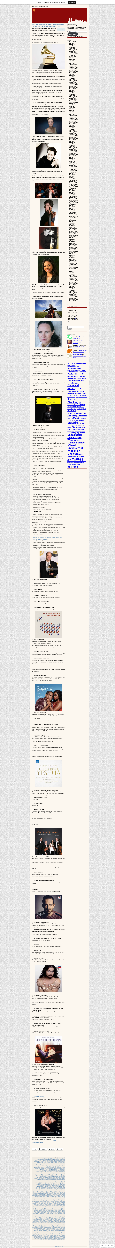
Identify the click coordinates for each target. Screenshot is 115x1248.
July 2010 (71, 286)
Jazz (58, 1213)
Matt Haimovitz (47, 1218)
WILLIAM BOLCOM (46, 1238)
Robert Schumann (46, 1228)
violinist (55, 1237)
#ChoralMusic (47, 1164)
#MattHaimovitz (62, 1178)
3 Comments (61, 30)
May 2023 (71, 93)
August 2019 (72, 140)
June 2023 (72, 91)
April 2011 (71, 274)
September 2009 (73, 299)
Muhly (61, 1220)
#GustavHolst (62, 1172)
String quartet (78, 430)
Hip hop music (37, 1212)
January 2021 (72, 117)
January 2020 (72, 133)
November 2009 (73, 297)
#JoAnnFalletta (43, 1174)
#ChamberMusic (48, 1163)
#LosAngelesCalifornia (41, 1177)
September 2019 (73, 138)
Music (63, 1220)
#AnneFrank (50, 1159)
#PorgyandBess (49, 1184)
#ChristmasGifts (54, 1164)
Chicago (59, 1199)
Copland (63, 1203)
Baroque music (41, 1197)
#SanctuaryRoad (51, 1187)
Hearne (63, 1211)
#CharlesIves (62, 1163)
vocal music (78, 456)
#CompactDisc (48, 1165)
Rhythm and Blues (47, 1227)
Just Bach (40, 1215)
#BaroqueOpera (43, 1161)
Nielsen (38, 1222)
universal (51, 1235)
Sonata (58, 1232)
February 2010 (73, 293)
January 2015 (72, 213)
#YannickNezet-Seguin (38, 1193)
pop (60, 1224)
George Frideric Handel (39, 1209)
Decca (55, 1204)
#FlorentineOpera (56, 1170)
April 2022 (72, 106)
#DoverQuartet (43, 1168)
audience (70, 376)
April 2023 (72, 94)
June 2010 (72, 287)
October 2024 (72, 70)
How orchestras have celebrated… (78, 342)
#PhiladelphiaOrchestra (60, 1182)
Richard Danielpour (61, 1227)
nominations (45, 1222)
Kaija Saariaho (48, 1215)
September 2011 (73, 267)
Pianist (43, 1224)
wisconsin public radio (73, 462)
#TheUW (39, 1190)
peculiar (63, 1223)
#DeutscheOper (53, 1167)
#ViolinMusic (56, 1191)
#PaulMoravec (53, 1182)
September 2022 (73, 102)
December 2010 (73, 279)
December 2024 (73, 67)
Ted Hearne (45, 1233)
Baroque (35, 1197)
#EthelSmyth (48, 1169)
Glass (44, 1210)
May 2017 (71, 176)
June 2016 (72, 191)
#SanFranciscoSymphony (60, 1187)
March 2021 (72, 114)
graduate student (54, 1210)
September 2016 (73, 187)
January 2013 (72, 246)
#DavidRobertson (61, 1166)
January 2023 (72, 98)
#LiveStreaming (62, 1176)
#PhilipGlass (50, 1183)
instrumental (42, 1213)
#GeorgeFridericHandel (47, 1171)
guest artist (39, 1211)
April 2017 (72, 177)
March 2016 (72, 195)
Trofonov (40, 1235)
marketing (63, 1217)
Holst (58, 1212)
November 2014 (73, 216)
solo (52, 1232)
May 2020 (71, 127)
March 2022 (72, 107)
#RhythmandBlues (55, 1185)
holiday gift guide (53, 1212)
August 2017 (72, 172)
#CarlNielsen (62, 1162)
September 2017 (73, 170)
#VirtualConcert (62, 1191)
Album (45, 1194)
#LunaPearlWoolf (37, 1178)
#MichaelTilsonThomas (39, 1180)
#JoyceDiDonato (61, 1174)
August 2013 (72, 236)
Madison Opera (45, 1217)
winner (51, 1238)
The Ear (53, 1233)
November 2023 (73, 85)
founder (53, 1208)
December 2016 (73, 182)
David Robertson (48, 1204)
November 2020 (73, 119)
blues (35, 1198)
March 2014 (72, 227)
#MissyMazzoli (40, 1181)
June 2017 (72, 174)
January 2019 (72, 149)
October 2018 (72, 153)
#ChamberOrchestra (55, 1163)
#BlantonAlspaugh (61, 1161)
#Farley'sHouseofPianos (42, 1170)
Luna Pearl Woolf (61, 1216)
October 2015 (72, 201)
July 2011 (71, 270)
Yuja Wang (58, 1239)
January (55, 1213)
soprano (72, 430)
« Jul (68, 322)
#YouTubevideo (45, 1193)
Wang (40, 1238)
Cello (83, 378)
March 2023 (72, 95)
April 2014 (72, 225)
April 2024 (72, 78)
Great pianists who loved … (80, 337)
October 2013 (72, 233)
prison (49, 1225)
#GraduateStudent (61, 1171)
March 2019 (72, 146)
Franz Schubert (62, 1208)
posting (39, 1225)
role (64, 1228)
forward (50, 1208)
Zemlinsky (63, 1239)
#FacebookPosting (61, 1169)
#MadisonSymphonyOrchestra (52, 1178)
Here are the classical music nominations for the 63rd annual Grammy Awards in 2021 (48, 25)
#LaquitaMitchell (43, 1176)
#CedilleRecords (41, 1163)
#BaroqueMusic (37, 1161)
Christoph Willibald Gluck (37, 1201)
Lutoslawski (36, 1217)
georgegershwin (54, 1209)
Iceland (33, 1213)
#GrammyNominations (49, 1172)
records (63, 1226)
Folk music (46, 1208)
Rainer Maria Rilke (51, 1226)
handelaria (76, 340)
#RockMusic (38, 1187)
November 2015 (73, 200)
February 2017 (73, 180)
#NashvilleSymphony (61, 1181)
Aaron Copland (56, 1193)
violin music (51, 1237)
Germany (63, 1209)
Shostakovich (42, 1232)
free (33, 1209)
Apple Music (58, 1195)
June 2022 (72, 103)
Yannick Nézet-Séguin (52, 1239)
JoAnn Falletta (35, 1214)
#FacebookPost (54, 1169)
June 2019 (72, 142)
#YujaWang (51, 1193)
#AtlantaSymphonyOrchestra (48, 1160)
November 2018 (73, 152)
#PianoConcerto (56, 1183)
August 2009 (72, 301)
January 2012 (72, 262)
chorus (59, 1200)
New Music (52, 1221)
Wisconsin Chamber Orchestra (76, 461)
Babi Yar (63, 1196)
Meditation (35, 1219)
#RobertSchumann (55, 1186)
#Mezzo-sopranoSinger (60, 1179)
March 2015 (72, 211)
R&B (35, 1226)
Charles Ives (55, 1199)
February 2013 (73, 244)
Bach (76, 376)
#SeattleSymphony (44, 1188)
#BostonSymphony (50, 1162)
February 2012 (73, 260)
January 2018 (72, 165)
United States (46, 1235)
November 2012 (73, 248)
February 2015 (73, 212)
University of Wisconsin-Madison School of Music (76, 441)
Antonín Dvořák (52, 1195)
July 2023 (71, 90)
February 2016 (73, 196)
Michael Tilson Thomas (55, 1219)
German (59, 1209)
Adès (64, 1193)
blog (64, 1197)
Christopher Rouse (46, 1201)
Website (69, 459)
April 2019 (72, 145)
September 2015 (73, 203)
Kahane (43, 1215)
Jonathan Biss (46, 1214)
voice (38, 1238)
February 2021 (73, 115)
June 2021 (72, 110)
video (42, 1237)
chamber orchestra (44, 1199)
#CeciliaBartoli (35, 1163)
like (72, 409)
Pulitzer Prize (62, 1225)
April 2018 (72, 161)
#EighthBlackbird (50, 1168)
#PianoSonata (38, 1184)
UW (34, 1237)
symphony (35, 1233)
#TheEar (83, 370)
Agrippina (42, 1194)
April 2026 (72, 47)
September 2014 (73, 219)
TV (42, 1235)
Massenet (41, 1218)
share (34, 1232)
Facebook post (37, 1207)
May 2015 (71, 208)
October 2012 (72, 250)
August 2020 (72, 123)
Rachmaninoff (39, 1226)
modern (54, 1220)
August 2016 (72, 188)
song (61, 1232)
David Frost (42, 1204)
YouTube (72, 466)
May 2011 (71, 272)
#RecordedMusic (48, 1185)
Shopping (37, 1232)
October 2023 (72, 86)
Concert (38, 1203)
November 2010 (73, 280)
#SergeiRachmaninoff (52, 1188)
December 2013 (73, 231)
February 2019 (73, 148)
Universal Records (57, 1235)
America (63, 1194)
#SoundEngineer (56, 1189)
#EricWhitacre (42, 1169)
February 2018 (73, 164)
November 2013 (73, 232)
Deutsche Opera (43, 1205)
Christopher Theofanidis (54, 1201)
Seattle (60, 1230)
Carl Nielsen (56, 1198)
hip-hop (42, 1212)
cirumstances (62, 1201)
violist (58, 1237)
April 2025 (72, 62)
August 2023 (72, 89)
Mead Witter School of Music (59, 1218)
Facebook (77, 395)
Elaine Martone (58, 1206)
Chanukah (50, 1199)
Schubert (52, 1230)
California (52, 1198)
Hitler (45, 1212)
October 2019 (72, 137)
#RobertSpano (62, 1186)
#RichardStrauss (48, 1186)
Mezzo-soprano (48, 1219)
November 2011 (73, 264)
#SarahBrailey (37, 1188)
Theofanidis (44, 1234)
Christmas (63, 1200)
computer (34, 1203)
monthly (57, 1220)
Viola (45, 1237)
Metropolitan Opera (40, 1219)
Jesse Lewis (62, 1213)
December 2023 (73, 83)
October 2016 (72, 185)
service (55, 1231)
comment (48, 1202)
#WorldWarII (62, 1192)
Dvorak (42, 1206)
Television (49, 1233)
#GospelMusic (54, 1171)
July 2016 (71, 189)
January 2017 (72, 181)
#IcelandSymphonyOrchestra (39, 1173)
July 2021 (71, 109)
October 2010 (72, 282)
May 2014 (71, 224)
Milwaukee (63, 1219)
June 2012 (72, 255)
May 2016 (71, 192)
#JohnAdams (49, 1174)
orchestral (47, 1223)
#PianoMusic (62, 1183)
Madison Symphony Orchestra (54, 1217)
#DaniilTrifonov (49, 1166)
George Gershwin (47, 1209)
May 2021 (71, 111)
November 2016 (73, 184)
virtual (61, 1237)
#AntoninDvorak (56, 1159)
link (75, 409)
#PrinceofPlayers (56, 1184)
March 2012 (72, 259)
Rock (57, 1228)
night (41, 1222)
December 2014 (73, 215)
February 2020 (73, 131)
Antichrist (47, 1195)
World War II (44, 1239)
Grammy (59, 1210)
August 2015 (72, 204)
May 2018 (71, 160)
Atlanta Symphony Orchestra (48, 1196)
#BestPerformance (53, 1161)
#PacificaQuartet (46, 1182)
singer (47, 1232)
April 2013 (72, 242)
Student (83, 430)
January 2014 (72, 229)
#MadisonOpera (43, 1178)
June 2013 (72, 239)
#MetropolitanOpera (52, 1179)
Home (60, 1212)
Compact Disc (53, 1202)
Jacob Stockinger (50, 1213)
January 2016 (72, 197)
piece (55, 1224)
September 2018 (73, 154)
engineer (63, 1206)
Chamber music (37, 1199)
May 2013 (71, 240)
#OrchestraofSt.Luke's (38, 1182)
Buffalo (48, 1198)
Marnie (37, 1218)
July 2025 (71, 58)
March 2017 (72, 178)
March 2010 (72, 291)
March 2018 (72, 162)
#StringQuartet (62, 1189)
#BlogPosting (43, 1162)
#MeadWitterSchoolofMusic (42, 1179)
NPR (77, 421)
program (69, 429)
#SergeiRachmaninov (61, 1188)
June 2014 (72, 223)
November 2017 (73, 168)
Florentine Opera (38, 1208)
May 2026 (71, 46)
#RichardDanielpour (40, 1186)
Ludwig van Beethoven (53, 1216)
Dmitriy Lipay (59, 1205)
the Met (57, 1233)
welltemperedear (77, 354)
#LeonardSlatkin (50, 1176)
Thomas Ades (49, 1234)
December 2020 (73, 118)
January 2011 (72, 278)
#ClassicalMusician (41, 1165)
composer (63, 1202)
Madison (40, 1217)
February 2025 (73, 64)
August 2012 (72, 252)
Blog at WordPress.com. (59, 1246)
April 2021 (72, 113)
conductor (46, 1203)
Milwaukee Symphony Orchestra (40, 1220)
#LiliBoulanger (55, 1176)
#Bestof (48, 1161)
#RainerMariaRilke (41, 1185)
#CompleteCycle (55, 1165)
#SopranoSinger (49, 1189)
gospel (49, 1210)
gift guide (40, 1210)
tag (41, 1233)
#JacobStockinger (61, 1173)
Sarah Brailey (47, 1230)
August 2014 (72, 220)
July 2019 (71, 141)
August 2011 (72, 268)
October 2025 (72, 55)
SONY (63, 1232)
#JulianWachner (45, 1175)
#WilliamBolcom (49, 1192)
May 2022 (71, 105)
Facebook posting (44, 1207)
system (39, 1233)
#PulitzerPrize (62, 1184)
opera (59, 1222)
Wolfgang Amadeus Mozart (77, 463)
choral (51, 1200)
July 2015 (71, 205)
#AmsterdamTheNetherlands (42, 1159)
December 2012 (73, 247)
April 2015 (72, 209)
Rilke (41, 1228)
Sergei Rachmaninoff (42, 1231)
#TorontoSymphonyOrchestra (59, 1190)
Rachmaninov (44, 1226)
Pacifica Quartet (52, 1223)
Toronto (56, 1234)
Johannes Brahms (73, 405)
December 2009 (73, 295)
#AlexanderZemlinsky (54, 1158)
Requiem (41, 1227)
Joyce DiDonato (53, 1214)
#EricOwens (62, 1168)
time (53, 1234)
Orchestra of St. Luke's (40, 1223)
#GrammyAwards (41, 1172)
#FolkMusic (62, 1170)
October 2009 (72, 298)
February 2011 (73, 276)
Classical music (62, 1157)
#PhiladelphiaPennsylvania (43, 1183)
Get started (72, 2)
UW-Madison (38, 1237)
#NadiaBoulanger (53, 1181)
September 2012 (73, 251)
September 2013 (73, 235)
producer (52, 1225)
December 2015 (73, 199)
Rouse (40, 1229)
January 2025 (72, 66)
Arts (61, 1195)
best (52, 1197)
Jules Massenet (59, 1214)
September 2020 (73, 122)
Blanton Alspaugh (59, 1197)
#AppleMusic (62, 1159)
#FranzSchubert (39, 1171)
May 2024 (71, 76)
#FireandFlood (50, 1170)
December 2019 (73, 134)
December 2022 (73, 99)
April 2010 (72, 290)
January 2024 (72, 82)
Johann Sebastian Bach (76, 406)
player (57, 1224)
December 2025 (73, 52)
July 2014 (71, 221)
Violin (47, 1237)
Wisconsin (55, 1238)
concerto (41, 1203)
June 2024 (72, 75)
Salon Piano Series (49, 1229)
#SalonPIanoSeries (44, 1187)
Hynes (63, 1212)
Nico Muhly (34, 1222)
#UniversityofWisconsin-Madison (47, 1191)
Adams (61, 1193)
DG (47, 1205)
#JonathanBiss (55, 1174)
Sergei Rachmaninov (50, 1231)
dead (52, 1204)
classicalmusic (43, 1202)
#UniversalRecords (36, 1191)
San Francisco (56, 1229)
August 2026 (72, 42)
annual (43, 1195)
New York (57, 1221)
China (44, 1200)
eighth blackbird (52, 1206)
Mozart (70, 418)
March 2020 (72, 130)
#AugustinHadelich (57, 1160)
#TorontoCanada (50, 1190)
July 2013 (71, 238)
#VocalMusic (42, 1192)
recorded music (58, 1226)
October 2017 (72, 169)
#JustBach (51, 1175)
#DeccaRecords (37, 1167)
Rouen (37, 1229)
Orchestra (63, 1222)
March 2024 (72, 79)
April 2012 (72, 258)
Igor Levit (37, 1213)
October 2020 (72, 121)
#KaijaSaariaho (56, 1175)
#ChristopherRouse (61, 1164)
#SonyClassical (43, 1189)
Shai (58, 1231)
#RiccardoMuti (62, 1185)
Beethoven (46, 1197)
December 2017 (73, 166)
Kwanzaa (63, 1215)
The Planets (38, 1234)
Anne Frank (39, 1195)
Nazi (49, 1221)
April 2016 (72, 193)
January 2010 (72, 294)
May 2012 (71, 256)
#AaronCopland (47, 1158)
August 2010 (72, 284)
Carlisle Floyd (62, 1198)
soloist (55, 1232)
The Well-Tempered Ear (40, 6)
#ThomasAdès (44, 1190)
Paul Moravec (58, 1223)
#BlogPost (39, 1162)
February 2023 (73, 97)
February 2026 (73, 50)
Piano (46, 1224)
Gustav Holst (44, 1211)
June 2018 (72, 158)
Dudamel (38, 1206)
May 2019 (71, 144)
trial (37, 1235)
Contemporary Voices (57, 1203)
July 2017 (71, 173)
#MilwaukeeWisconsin (60, 1180)
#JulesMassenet (39, 1175)
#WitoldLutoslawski (55, 1192)
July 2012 (71, 254)
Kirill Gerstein (58, 1215)
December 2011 (73, 263)
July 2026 (71, 43)
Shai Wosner (62, 1231)
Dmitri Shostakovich (53, 1205)
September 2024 (73, 71)
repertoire (34, 1227)
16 (77, 316)
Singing (49, 1232)
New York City (62, 1221)
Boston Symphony (43, 1198)
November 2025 (73, 54)
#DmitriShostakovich (61, 1167)
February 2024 (73, 81)
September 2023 (73, 87)
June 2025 (72, 59)
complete (58, 1202)
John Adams (40, 1214)
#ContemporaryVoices (42, 1166)
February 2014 (73, 228)
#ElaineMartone (57, 1168)
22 (75, 318)
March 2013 (72, 243)
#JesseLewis (37, 1174)
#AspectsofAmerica (38, 1160)
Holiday (48, 1212)
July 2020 (71, 125)
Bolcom (37, 1198)
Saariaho (43, 1229)
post (36, 1225)
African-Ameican (36, 1194)
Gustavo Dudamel (50, 1211)
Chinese (47, 1200)
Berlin (50, 1197)
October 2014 (72, 217)
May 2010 (71, 289)
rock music (61, 1228)
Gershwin (36, 1210)
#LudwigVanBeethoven (60, 1177)
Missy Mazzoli (49, 1220)
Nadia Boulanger (36, 1221)
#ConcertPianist (62, 1165)
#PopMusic (44, 1184)
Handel (55, 1211)
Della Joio (59, 1204)
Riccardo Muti (54, 1227)
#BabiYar (63, 1160)
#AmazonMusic (62, 1158)
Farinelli (49, 1207)
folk (43, 1208)
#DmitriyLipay (37, 1168)
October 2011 (72, 266)
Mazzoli (51, 1218)
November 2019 (73, 136)
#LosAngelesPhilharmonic (51, 1177)
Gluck (46, 1210)
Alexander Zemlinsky (51, 1194)
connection (50, 1203)
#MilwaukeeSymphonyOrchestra (50, 1180)
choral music (54, 1200)
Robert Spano (52, 1228)
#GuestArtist (56, 1172)
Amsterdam (34, 1195)
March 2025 (72, 63)
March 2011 (72, 275)
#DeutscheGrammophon (45, 1167)
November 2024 (73, 68)
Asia (64, 1195)
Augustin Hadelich (57, 1196)
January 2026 (72, 51)
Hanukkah (59, 1211)
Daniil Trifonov (36, 1204)
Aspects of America (38, 1196)
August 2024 (72, 72)
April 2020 (72, 129)
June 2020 (72, 126)
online (57, 1222)
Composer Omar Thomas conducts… (78, 347)
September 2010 (73, 283)
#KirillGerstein (62, 1175)
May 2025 (71, 60)
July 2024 (71, 74)
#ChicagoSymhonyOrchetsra (39, 1164)
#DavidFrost (55, 1166)
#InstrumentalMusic (53, 1173)
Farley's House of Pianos (56, 1207)
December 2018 (73, 150)
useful (63, 1236)
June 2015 (72, 207)
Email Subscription (71, 24)
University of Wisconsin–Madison (55, 1236)
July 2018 (71, 157)
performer (81, 425)
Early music (46, 1206)
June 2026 (72, 44)
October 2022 (72, 101)
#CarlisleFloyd (56, 1162)
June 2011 (71, 271)
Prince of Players (44, 1225)
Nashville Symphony (43, 1221)
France (57, 1208)
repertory (38, 1227)
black (54, 1197)
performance (75, 425)
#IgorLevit (48, 1173)
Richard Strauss (37, 1228)
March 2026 (72, 48)
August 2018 (72, 156)
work (41, 1239)
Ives (45, 1213)
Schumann (57, 1230)
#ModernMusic (47, 1181)
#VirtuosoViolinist (36, 1192)
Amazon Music (58, 1194)
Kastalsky (53, 1215)
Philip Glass (39, 1224)
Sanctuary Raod (42, 1230)
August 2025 (72, 56)
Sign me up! (72, 34)
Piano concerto (50, 1224)
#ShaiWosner (36, 1189)
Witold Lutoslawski (61, 1238)
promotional (57, 1225)
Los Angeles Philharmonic (44, 1216)
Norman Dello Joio (51, 1222)
